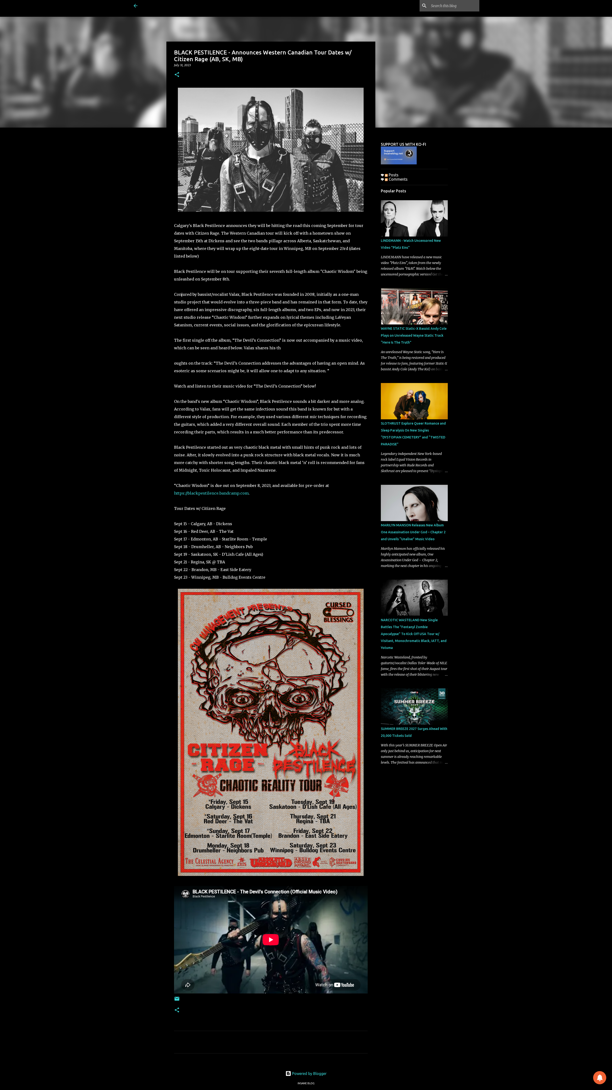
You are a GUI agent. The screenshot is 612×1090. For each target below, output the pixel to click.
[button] (177, 75)
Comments (398, 179)
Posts (393, 175)
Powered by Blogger (309, 1073)
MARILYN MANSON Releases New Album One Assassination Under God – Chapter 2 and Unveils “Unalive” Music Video (413, 532)
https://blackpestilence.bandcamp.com (211, 493)
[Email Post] (177, 1000)
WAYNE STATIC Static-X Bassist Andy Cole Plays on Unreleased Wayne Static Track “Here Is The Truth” (414, 335)
